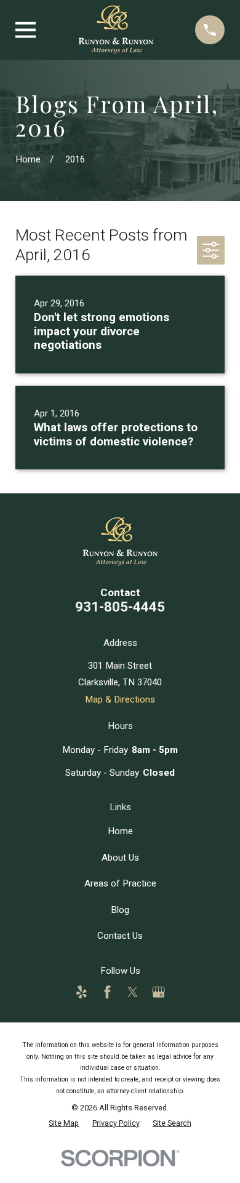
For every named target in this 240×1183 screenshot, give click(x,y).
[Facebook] (107, 992)
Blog (120, 909)
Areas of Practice (120, 883)
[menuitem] (64, 1123)
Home (120, 831)
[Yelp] (81, 992)
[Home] (115, 30)
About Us (120, 857)
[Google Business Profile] (158, 992)
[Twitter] (132, 992)
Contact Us (120, 935)
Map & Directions (120, 699)
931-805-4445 (120, 607)
